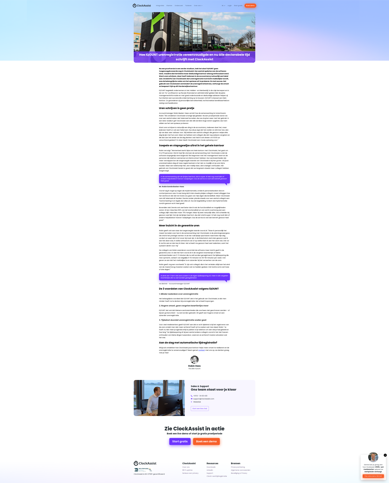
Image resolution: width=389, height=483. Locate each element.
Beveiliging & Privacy (239, 473)
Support (210, 473)
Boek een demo (206, 441)
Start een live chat (199, 408)
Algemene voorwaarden (240, 470)
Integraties (160, 6)
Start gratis (238, 6)
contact (201, 350)
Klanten (169, 6)
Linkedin (210, 470)
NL (223, 6)
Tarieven (188, 6)
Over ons (197, 6)
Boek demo (250, 6)
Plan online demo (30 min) (373, 476)
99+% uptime (187, 470)
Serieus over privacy (190, 473)
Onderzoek (179, 6)
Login (230, 6)
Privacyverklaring (238, 467)
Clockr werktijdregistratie (217, 476)
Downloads (211, 467)
